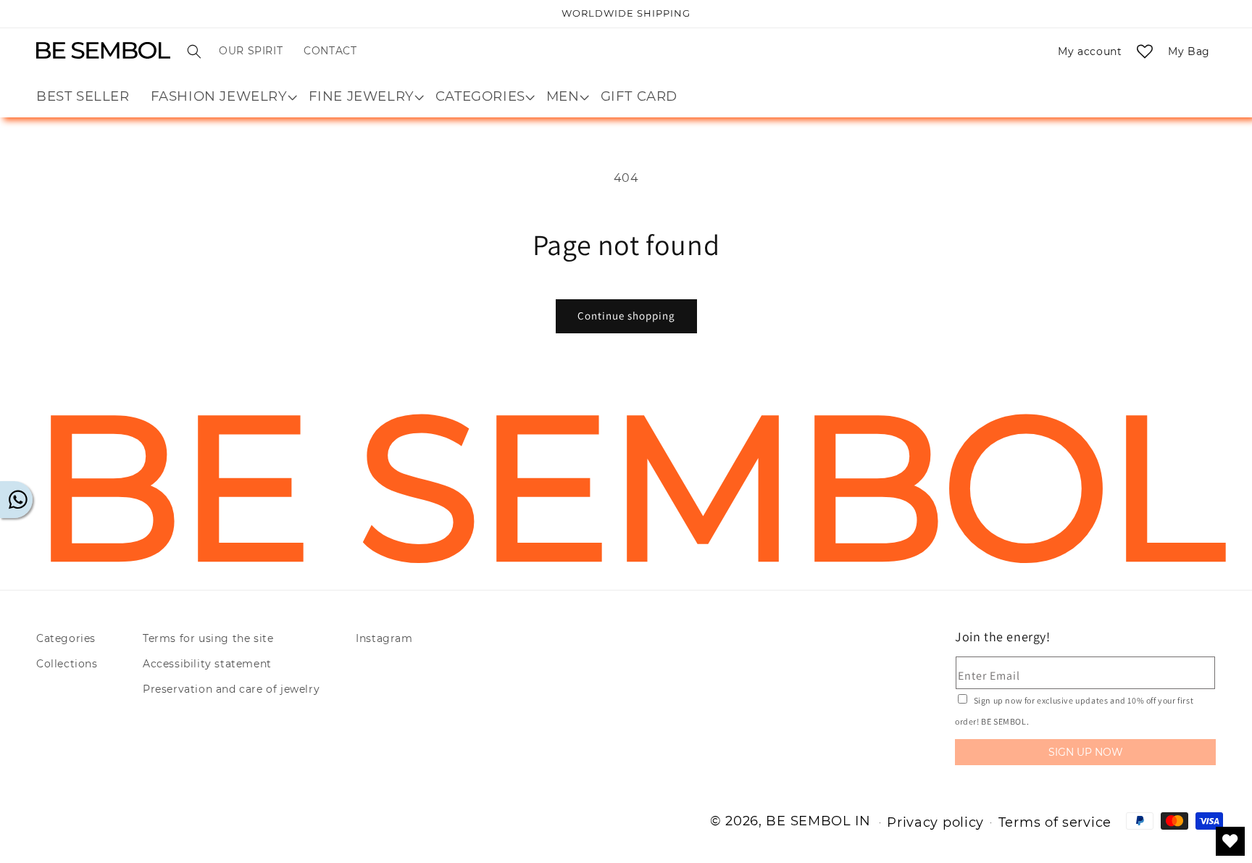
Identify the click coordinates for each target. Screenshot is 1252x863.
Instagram (384, 638)
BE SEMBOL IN (818, 821)
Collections (67, 663)
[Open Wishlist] (1145, 51)
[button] (194, 51)
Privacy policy (935, 822)
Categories (66, 638)
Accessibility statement (207, 663)
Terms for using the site (208, 638)
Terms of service (1054, 822)
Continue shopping (626, 315)
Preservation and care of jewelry (231, 689)
